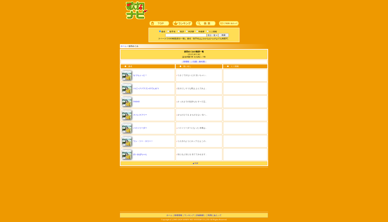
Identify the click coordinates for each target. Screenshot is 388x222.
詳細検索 (200, 215)
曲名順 (202, 61)
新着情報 (178, 215)
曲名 (163, 31)
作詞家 (191, 31)
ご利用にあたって (214, 215)
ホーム (124, 46)
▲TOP (195, 163)
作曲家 (201, 31)
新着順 (186, 61)
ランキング (189, 215)
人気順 (194, 61)
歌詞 (182, 31)
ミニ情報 (213, 31)
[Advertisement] (207, 10)
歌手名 (173, 31)
